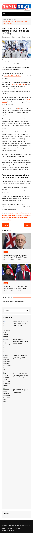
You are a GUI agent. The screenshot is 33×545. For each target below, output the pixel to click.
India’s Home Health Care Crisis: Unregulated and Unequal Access (20, 323)
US (18, 108)
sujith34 (7, 259)
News (24, 37)
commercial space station (18, 84)
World (28, 37)
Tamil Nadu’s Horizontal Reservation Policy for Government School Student (21, 357)
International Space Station (12, 76)
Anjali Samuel (6, 37)
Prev (6, 225)
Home (3, 528)
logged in (11, 301)
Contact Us (17, 528)
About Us (9, 528)
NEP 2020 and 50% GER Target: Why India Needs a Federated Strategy (20, 375)
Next (26, 225)
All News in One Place (8, 530)
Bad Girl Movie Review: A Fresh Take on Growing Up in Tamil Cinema (21, 390)
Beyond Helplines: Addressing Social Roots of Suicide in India (20, 341)
